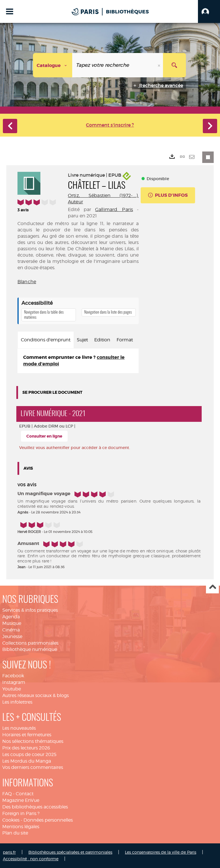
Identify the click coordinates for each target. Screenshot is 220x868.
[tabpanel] (78, 360)
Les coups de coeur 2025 (29, 754)
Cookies (10, 820)
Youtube (11, 689)
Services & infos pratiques (30, 610)
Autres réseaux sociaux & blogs (35, 695)
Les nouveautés (19, 728)
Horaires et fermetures (26, 734)
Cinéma (11, 630)
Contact (25, 793)
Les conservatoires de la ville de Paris (160, 852)
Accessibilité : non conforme (30, 858)
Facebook (13, 675)
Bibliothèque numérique (29, 649)
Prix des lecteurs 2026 (26, 748)
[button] (209, 11)
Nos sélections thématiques (32, 741)
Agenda (11, 616)
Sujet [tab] (82, 340)
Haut (212, 587)
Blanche (26, 281)
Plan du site (15, 833)
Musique (11, 623)
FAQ (7, 793)
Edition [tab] (102, 340)
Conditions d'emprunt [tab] (45, 340)
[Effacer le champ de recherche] (159, 65)
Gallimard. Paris (114, 209)
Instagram (13, 682)
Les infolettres (17, 702)
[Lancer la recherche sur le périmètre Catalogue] (174, 65)
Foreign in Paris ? (21, 813)
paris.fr (9, 852)
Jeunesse (12, 636)
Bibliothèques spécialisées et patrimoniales (70, 852)
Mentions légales (20, 826)
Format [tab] (125, 340)
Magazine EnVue (20, 800)
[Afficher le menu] (9, 11)
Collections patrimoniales (30, 643)
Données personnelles (48, 820)
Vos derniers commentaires (32, 767)
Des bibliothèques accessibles (35, 807)
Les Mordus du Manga (26, 761)
